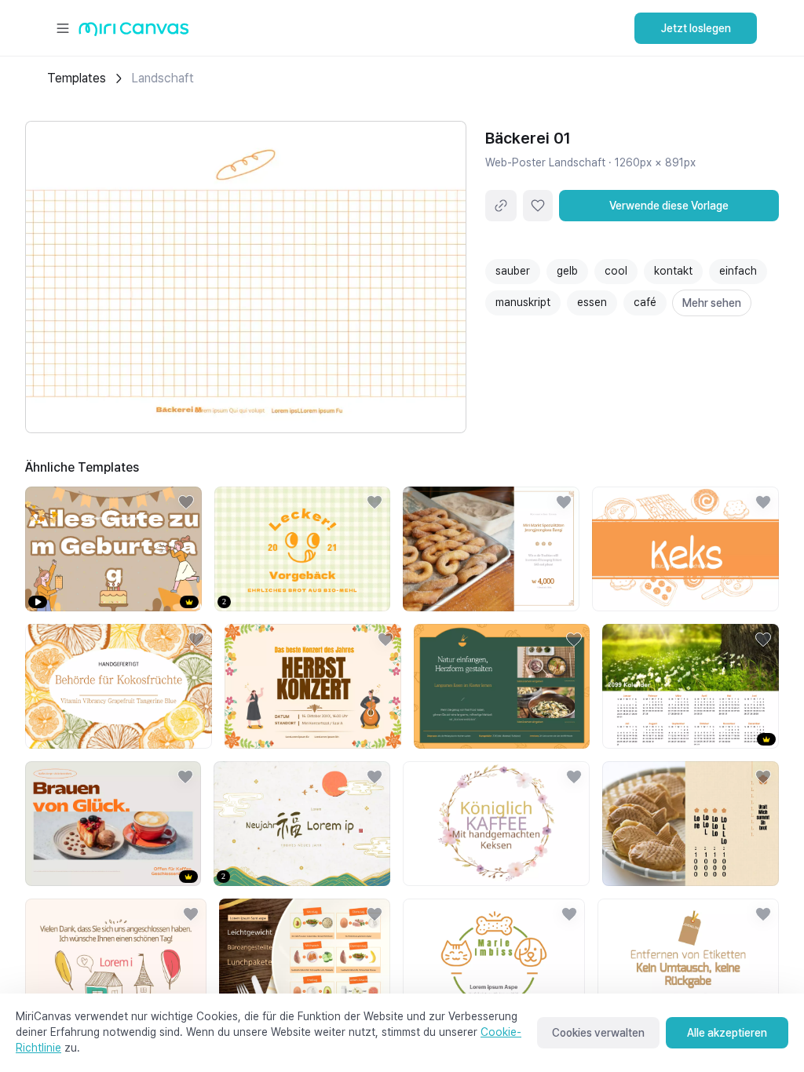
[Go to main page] (134, 32)
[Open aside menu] (63, 28)
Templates (76, 78)
